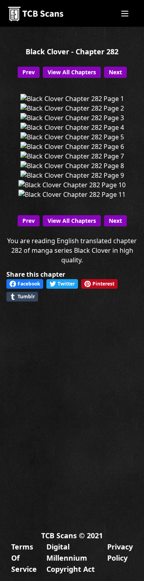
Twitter (66, 283)
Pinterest (103, 283)
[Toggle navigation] (125, 13)
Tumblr (26, 296)
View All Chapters (72, 72)
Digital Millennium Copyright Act (70, 558)
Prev (28, 72)
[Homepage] (36, 13)
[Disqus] (72, 409)
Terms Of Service (24, 558)
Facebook (29, 283)
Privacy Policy (120, 552)
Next (115, 72)
